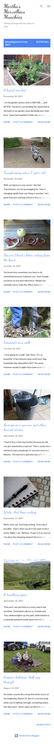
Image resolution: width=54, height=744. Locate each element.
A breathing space (15, 595)
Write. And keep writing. (20, 512)
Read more (44, 122)
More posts (43, 724)
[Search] (41, 5)
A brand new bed (15, 90)
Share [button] (7, 122)
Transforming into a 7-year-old (25, 173)
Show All (42, 41)
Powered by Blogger (28, 735)
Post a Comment (23, 122)
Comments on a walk (17, 342)
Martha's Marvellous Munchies (14, 11)
